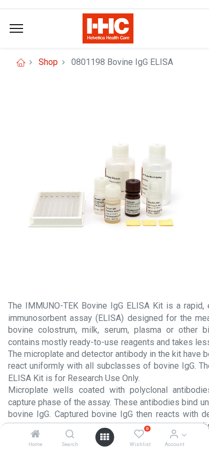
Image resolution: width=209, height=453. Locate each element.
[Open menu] (104, 436)
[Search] (70, 434)
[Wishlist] (139, 434)
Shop (48, 62)
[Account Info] (174, 434)
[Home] (35, 434)
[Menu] (16, 28)
